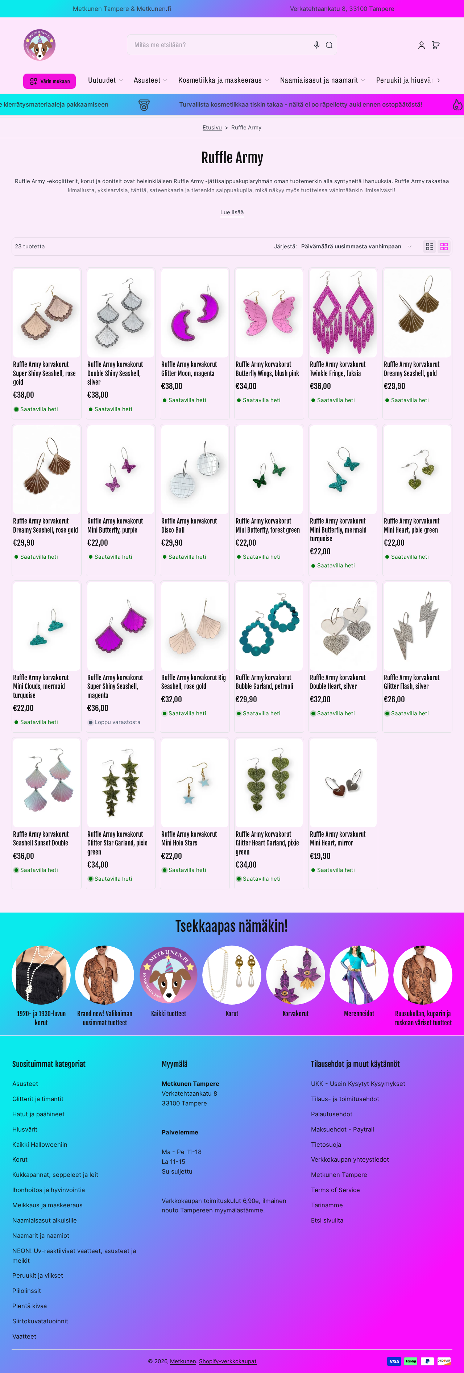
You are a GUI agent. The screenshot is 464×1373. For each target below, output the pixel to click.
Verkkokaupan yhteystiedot (350, 1159)
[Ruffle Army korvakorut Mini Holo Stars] (194, 783)
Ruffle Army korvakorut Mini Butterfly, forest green (268, 525)
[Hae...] (329, 45)
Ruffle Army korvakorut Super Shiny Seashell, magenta (115, 686)
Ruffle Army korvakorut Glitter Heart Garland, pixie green (267, 843)
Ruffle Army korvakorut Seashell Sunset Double (41, 839)
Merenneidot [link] (359, 1014)
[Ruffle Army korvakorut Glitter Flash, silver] (417, 626)
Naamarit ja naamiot (40, 1235)
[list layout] (429, 246)
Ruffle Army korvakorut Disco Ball (189, 525)
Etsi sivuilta (327, 1220)
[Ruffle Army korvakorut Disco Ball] (194, 469)
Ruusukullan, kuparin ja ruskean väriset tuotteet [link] (422, 1018)
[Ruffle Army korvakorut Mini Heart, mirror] (343, 783)
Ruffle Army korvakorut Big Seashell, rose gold (193, 682)
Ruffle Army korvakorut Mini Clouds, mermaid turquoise (41, 686)
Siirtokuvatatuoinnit (40, 1321)
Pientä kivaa (29, 1306)
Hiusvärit (24, 1129)
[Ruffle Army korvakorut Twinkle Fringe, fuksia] (343, 313)
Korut (20, 1159)
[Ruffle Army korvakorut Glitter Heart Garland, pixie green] (269, 783)
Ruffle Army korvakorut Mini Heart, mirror (337, 839)
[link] (108, 80)
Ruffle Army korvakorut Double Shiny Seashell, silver (115, 373)
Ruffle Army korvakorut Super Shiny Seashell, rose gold (44, 373)
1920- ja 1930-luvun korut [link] (41, 1018)
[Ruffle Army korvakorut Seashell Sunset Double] (46, 783)
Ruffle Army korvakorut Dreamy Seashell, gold (411, 369)
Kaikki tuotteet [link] (168, 1014)
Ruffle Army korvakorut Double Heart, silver (337, 682)
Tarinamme (327, 1205)
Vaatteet (24, 1336)
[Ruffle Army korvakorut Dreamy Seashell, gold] (417, 313)
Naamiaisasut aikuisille (44, 1220)
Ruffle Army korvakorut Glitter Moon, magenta (189, 369)
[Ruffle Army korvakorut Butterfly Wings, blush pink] (269, 313)
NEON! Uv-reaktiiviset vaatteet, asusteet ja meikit (74, 1255)
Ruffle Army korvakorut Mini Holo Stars (189, 839)
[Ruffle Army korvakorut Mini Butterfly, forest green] (269, 469)
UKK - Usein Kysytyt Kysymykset (358, 1083)
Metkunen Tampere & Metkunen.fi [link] (122, 8)
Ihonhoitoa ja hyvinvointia (48, 1190)
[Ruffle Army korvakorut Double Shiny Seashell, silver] (120, 313)
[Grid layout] (444, 246)
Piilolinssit (26, 1290)
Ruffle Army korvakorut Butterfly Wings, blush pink (267, 369)
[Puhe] (317, 45)
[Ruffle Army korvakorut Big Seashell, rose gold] (194, 626)
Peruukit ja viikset (37, 1275)
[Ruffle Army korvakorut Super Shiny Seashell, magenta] (120, 626)
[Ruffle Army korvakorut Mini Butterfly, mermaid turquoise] (343, 469)
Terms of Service (335, 1190)
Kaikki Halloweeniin (39, 1144)
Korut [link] (232, 1014)
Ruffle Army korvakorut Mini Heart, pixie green (411, 525)
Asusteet (25, 1083)
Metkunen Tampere (339, 1174)
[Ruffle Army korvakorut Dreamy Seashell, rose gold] (46, 469)
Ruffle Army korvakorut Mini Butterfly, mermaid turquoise (338, 529)
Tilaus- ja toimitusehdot (345, 1099)
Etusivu (212, 127)
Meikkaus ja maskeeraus (47, 1205)
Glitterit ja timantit (37, 1099)
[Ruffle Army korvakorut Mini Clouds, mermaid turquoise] (46, 626)
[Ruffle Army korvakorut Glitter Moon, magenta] (194, 313)
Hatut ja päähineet (38, 1114)
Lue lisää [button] (232, 212)
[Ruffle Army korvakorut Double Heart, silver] (343, 626)
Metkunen (183, 1361)
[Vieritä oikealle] (433, 79)
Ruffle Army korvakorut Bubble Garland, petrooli (264, 682)
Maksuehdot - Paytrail (342, 1129)
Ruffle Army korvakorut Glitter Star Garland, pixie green (117, 843)
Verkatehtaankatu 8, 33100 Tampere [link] (342, 8)
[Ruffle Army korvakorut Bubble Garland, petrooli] (269, 626)
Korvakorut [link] (295, 1014)
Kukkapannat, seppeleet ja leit (55, 1174)
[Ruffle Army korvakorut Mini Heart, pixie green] (417, 469)
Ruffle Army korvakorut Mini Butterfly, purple (115, 525)
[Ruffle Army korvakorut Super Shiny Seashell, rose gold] (46, 313)
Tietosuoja (326, 1144)
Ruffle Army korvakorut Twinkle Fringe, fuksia (337, 369)
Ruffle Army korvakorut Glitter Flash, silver (411, 682)
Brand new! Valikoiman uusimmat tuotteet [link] (104, 1018)
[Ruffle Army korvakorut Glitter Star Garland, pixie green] (120, 783)
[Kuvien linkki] (41, 988)
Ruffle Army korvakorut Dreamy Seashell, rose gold (45, 525)
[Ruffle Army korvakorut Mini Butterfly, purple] (120, 469)
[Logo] (39, 45)
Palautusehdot (331, 1114)
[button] (436, 45)
